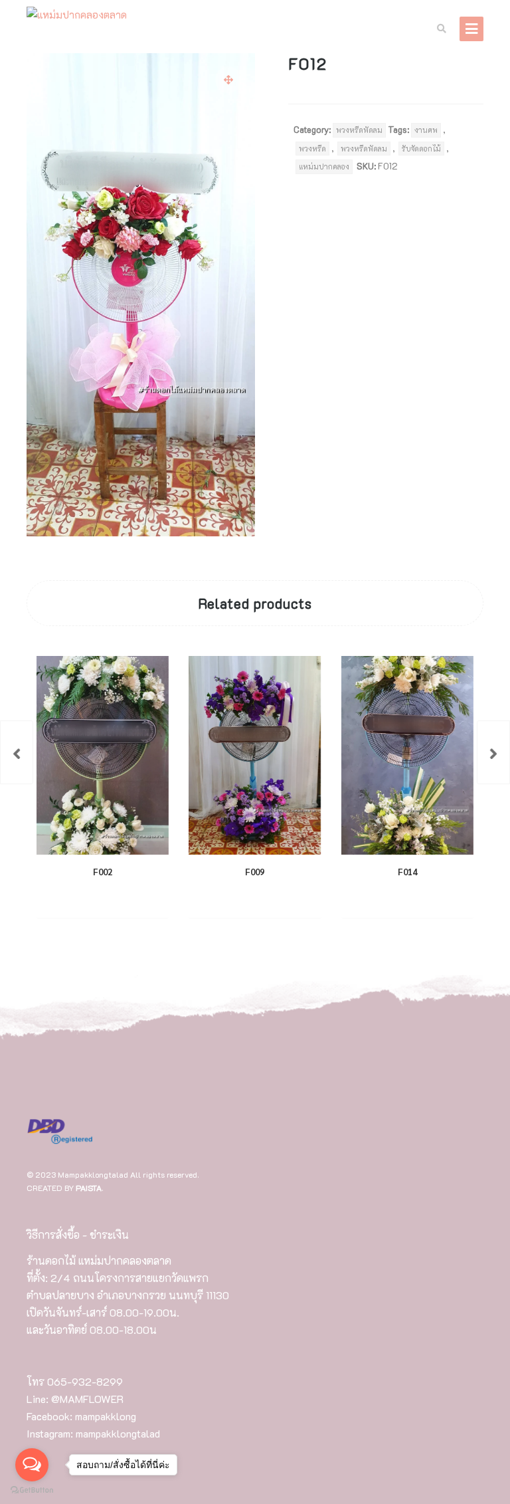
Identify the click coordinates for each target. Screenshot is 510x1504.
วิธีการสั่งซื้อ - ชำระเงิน (78, 1234)
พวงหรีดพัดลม (359, 130)
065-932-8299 (85, 1381)
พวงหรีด (312, 149)
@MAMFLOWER (87, 1399)
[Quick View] (133, 898)
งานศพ (426, 130)
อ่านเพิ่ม (91, 898)
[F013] (493, 752)
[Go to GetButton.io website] (32, 1490)
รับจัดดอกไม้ (421, 149)
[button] (228, 79)
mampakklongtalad (118, 1433)
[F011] (16, 752)
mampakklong (105, 1416)
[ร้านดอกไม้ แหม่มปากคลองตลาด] (77, 15)
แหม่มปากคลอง (324, 166)
